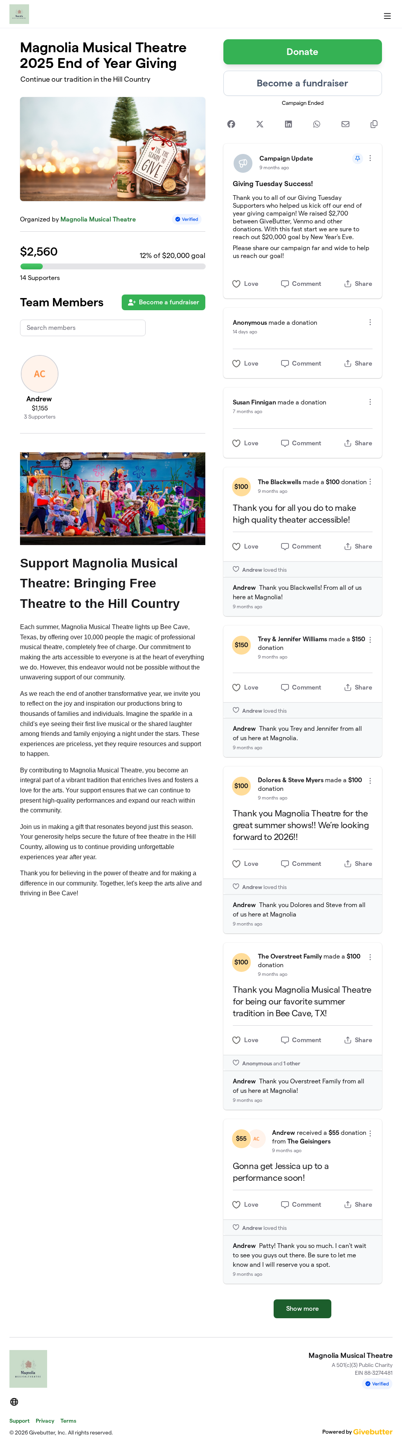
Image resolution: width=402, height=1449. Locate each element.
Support (19, 1421)
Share (363, 283)
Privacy (45, 1421)
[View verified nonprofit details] (187, 219)
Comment (306, 283)
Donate (302, 51)
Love (251, 283)
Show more (302, 1308)
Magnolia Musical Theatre (98, 219)
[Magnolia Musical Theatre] (19, 14)
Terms (68, 1421)
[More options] (370, 158)
